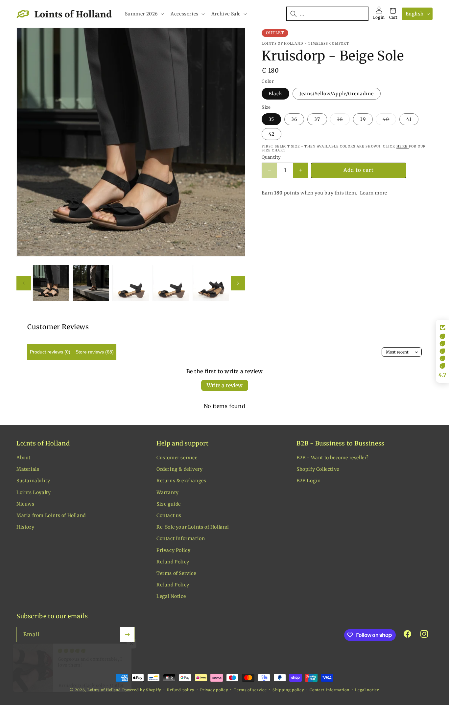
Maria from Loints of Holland (51, 516)
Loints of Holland (104, 690)
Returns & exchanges (181, 481)
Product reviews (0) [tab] (50, 351)
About (23, 458)
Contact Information (180, 539)
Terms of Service (176, 574)
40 (389, 120)
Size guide (168, 504)
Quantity (271, 157)
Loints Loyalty (33, 492)
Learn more (373, 193)
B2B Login (308, 481)
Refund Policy (172, 562)
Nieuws (25, 504)
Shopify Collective (317, 469)
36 (294, 119)
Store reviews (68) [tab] (95, 351)
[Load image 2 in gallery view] (91, 283)
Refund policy (180, 689)
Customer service (177, 458)
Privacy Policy (173, 550)
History (25, 527)
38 (343, 120)
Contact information (329, 689)
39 (363, 119)
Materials (27, 469)
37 (317, 119)
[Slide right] (238, 283)
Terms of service (250, 689)
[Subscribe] (127, 634)
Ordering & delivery (179, 469)
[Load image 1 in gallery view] (51, 283)
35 (271, 119)
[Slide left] (23, 283)
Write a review (225, 385)
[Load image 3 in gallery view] (130, 283)
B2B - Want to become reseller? (332, 458)
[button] (144, 14)
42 (271, 134)
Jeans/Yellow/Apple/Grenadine (336, 94)
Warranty (167, 492)
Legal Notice (171, 597)
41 (409, 119)
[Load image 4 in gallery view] (171, 283)
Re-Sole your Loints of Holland (192, 527)
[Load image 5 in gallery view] (211, 283)
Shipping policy (288, 689)
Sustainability (33, 481)
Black (275, 94)
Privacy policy (214, 689)
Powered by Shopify (141, 690)
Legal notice (367, 689)
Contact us (168, 516)
